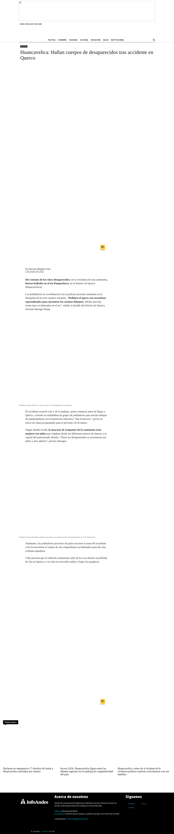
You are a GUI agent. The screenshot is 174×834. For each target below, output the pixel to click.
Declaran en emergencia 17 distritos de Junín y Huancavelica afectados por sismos (28, 770)
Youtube (131, 807)
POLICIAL (24, 46)
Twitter (144, 804)
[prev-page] (5, 781)
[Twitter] (139, 804)
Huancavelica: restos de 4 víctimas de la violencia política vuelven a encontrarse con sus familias (143, 771)
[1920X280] (87, 20)
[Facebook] (126, 804)
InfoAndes (45, 831)
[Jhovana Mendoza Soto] (20, 270)
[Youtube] (126, 807)
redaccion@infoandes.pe (77, 819)
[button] (154, 40)
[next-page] (11, 781)
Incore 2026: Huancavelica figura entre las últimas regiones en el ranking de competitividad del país (86, 771)
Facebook (131, 804)
